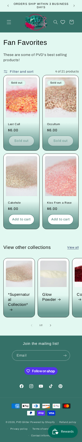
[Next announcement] (74, 5)
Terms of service (42, 429)
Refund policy (67, 422)
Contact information (43, 435)
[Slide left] (31, 325)
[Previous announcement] (8, 5)
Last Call (14, 124)
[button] (9, 22)
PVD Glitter (23, 422)
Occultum (53, 124)
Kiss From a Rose (59, 202)
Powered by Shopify (42, 422)
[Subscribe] (65, 355)
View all (73, 247)
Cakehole (14, 202)
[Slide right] (50, 325)
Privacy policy (19, 429)
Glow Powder (49, 297)
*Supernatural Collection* (19, 299)
